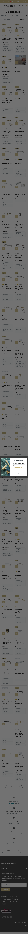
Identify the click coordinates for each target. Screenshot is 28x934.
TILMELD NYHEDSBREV (18, 467)
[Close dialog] (26, 458)
